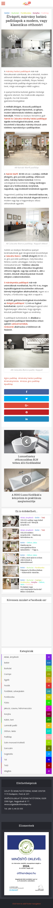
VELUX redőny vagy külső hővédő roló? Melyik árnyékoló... (31, 522)
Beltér (7, 13)
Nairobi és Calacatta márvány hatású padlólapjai (25, 118)
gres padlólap (11, 378)
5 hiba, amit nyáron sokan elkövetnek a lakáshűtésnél (31, 559)
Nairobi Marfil (12, 174)
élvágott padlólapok (15, 303)
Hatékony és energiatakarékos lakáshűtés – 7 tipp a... (29, 547)
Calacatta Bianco (13, 256)
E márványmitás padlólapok (16, 282)
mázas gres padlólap (30, 381)
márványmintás (12, 381)
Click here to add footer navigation (26, 903)
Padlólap (45, 13)
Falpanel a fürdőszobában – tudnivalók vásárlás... (31, 571)
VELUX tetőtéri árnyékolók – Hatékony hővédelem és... (30, 534)
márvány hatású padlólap (31, 378)
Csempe (38, 580)
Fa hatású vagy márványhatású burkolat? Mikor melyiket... (31, 589)
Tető (43, 517)
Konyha (36, 13)
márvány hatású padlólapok (18, 71)
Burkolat (15, 13)
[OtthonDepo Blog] (26, 3)
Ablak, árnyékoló (26, 517)
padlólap (9, 384)
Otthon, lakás (32, 542)
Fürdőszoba (26, 13)
